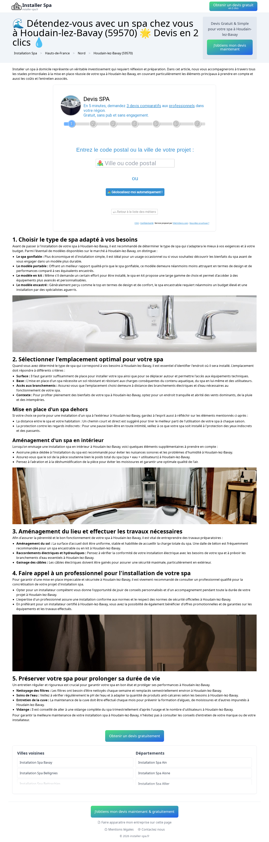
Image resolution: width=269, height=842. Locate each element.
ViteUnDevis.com (180, 223)
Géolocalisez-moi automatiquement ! (136, 192)
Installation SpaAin (152, 762)
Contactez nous (153, 829)
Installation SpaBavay (36, 762)
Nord (81, 53)
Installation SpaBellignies (39, 773)
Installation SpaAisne (154, 773)
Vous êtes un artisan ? (199, 223)
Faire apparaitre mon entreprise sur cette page (136, 822)
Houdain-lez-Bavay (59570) (113, 53)
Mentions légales (121, 829)
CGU (136, 223)
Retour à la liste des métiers (136, 212)
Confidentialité (146, 223)
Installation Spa (25, 53)
